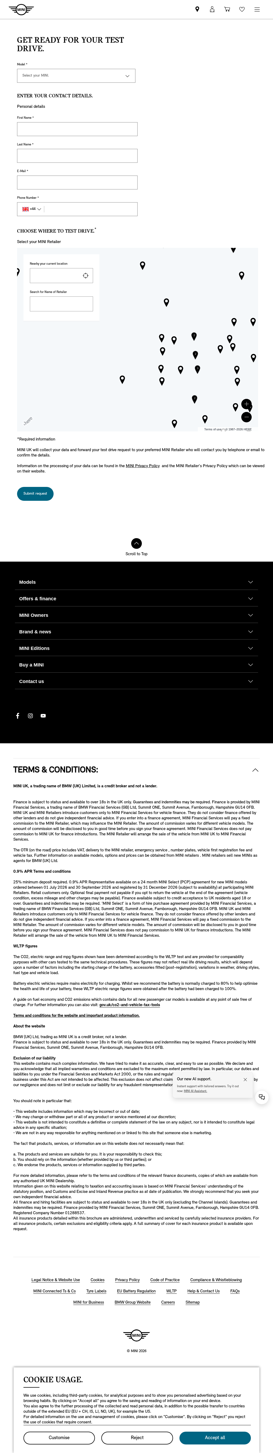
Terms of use (212, 429)
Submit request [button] (35, 494)
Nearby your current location (48, 263)
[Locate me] (85, 275)
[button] (246, 404)
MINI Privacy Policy (143, 466)
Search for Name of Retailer (48, 292)
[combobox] (61, 275)
